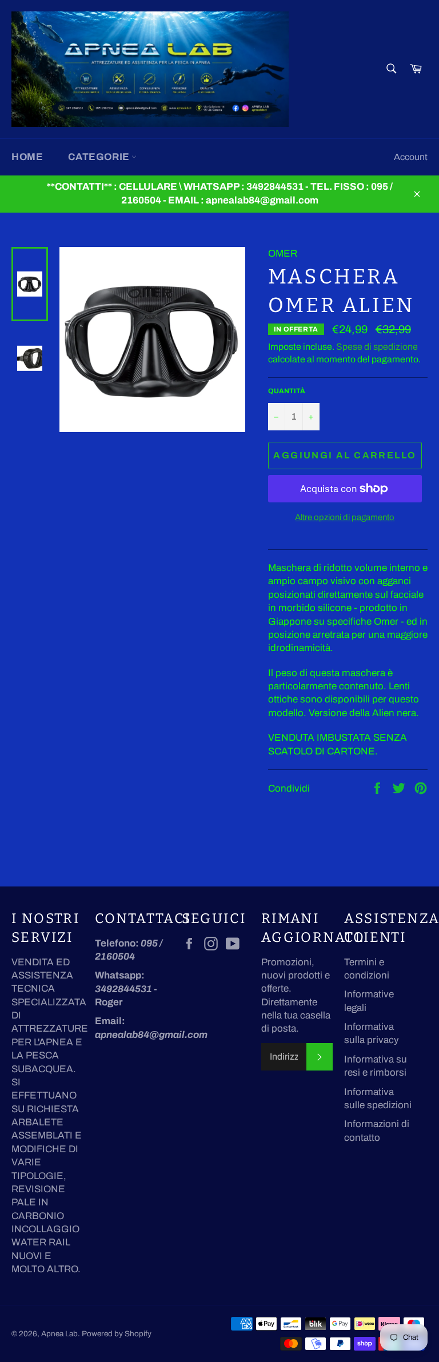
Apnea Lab (59, 1333)
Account (411, 157)
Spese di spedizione (377, 347)
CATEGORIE (99, 156)
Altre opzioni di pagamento (344, 517)
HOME (27, 156)
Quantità (286, 391)
